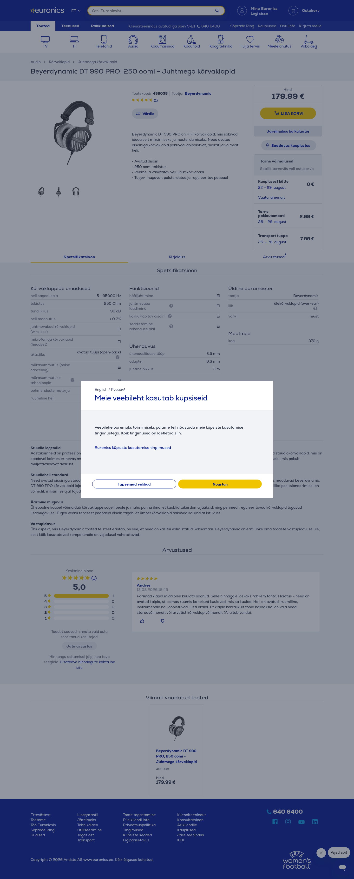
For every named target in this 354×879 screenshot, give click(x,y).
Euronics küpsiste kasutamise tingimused (133, 447)
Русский (118, 389)
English (101, 389)
